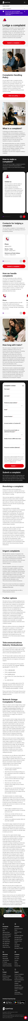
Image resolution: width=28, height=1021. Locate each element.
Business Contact (7, 976)
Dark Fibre (5, 956)
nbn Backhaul (6, 960)
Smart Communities (7, 965)
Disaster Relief (18, 985)
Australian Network (7, 964)
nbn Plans (5, 928)
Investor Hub (17, 965)
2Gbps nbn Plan (6, 947)
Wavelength (5, 958)
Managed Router (18, 939)
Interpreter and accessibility (12, 688)
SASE (16, 942)
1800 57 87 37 (8, 246)
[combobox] (14, 915)
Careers (16, 960)
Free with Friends (7, 936)
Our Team (17, 958)
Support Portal (6, 978)
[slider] (6, 216)
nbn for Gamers (6, 939)
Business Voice (18, 941)
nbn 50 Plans (6, 945)
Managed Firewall (19, 948)
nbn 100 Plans (6, 943)
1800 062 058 (11, 670)
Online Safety (18, 981)
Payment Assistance (19, 979)
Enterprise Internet (19, 935)
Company (17, 956)
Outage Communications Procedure (12, 708)
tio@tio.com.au (11, 674)
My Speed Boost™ (7, 934)
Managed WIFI (18, 937)
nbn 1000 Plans (6, 941)
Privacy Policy (18, 976)
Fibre (4, 930)
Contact (4, 974)
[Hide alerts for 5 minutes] (24, 11)
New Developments (7, 979)
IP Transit (5, 962)
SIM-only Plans (6, 932)
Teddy (16, 990)
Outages (16, 983)
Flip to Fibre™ (6, 937)
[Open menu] (24, 2)
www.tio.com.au (12, 672)
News (16, 962)
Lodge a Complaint (6, 5)
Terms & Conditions (19, 974)
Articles (16, 964)
